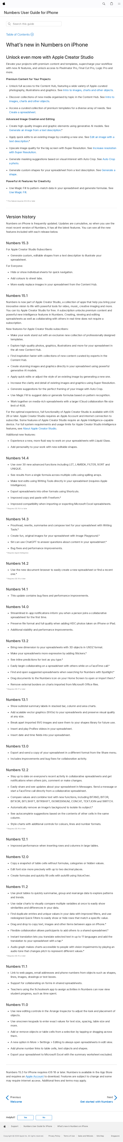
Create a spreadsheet (22, 112)
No (44, 1117)
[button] (104, 4)
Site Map (100, 1136)
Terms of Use (69, 1136)
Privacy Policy (54, 1136)
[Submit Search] (9, 24)
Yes (25, 1117)
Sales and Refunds (85, 1136)
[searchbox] (34, 23)
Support (14, 1126)
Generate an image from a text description (35, 130)
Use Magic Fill (17, 192)
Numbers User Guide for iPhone (31, 12)
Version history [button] (21, 216)
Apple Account (35, 1076)
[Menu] (119, 4)
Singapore (115, 1136)
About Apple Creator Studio (39, 428)
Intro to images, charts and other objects (88, 90)
